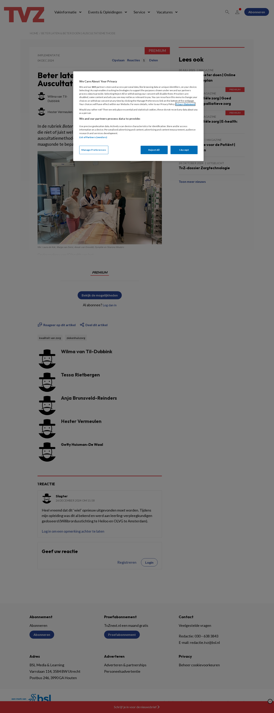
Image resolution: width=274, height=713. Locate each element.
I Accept (184, 150)
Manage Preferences (93, 150)
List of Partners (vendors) (93, 137)
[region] (138, 116)
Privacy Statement (185, 104)
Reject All (154, 150)
